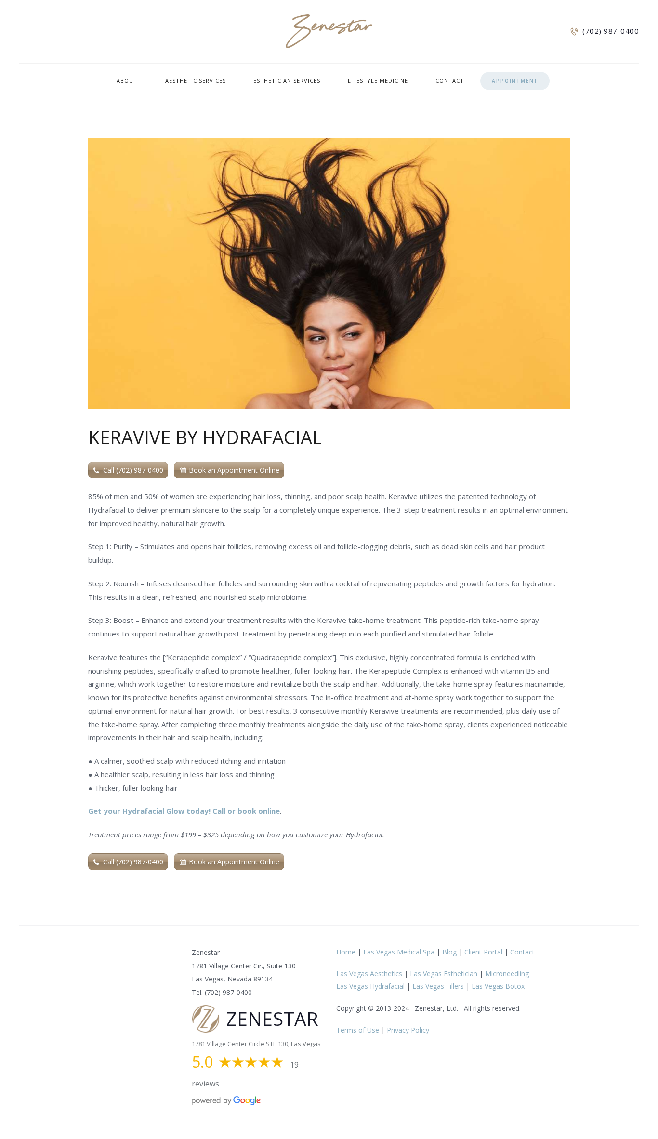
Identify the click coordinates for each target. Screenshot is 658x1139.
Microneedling (507, 973)
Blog (449, 951)
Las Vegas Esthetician (443, 973)
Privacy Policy (408, 1029)
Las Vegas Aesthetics (369, 973)
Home (345, 951)
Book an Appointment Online (234, 470)
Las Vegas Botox (498, 986)
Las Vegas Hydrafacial (370, 986)
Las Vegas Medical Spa (398, 951)
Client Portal (483, 951)
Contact (522, 951)
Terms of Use (357, 1029)
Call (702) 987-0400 (133, 470)
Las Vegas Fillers (438, 986)
